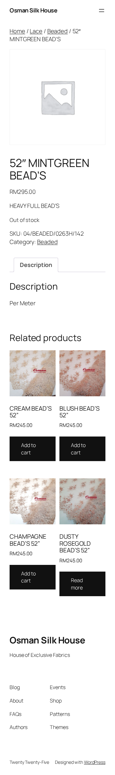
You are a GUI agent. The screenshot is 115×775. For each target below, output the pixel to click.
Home (17, 31)
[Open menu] (101, 10)
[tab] (36, 265)
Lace (36, 31)
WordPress (94, 762)
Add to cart (28, 449)
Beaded (57, 31)
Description (36, 265)
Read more (77, 584)
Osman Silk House (33, 10)
